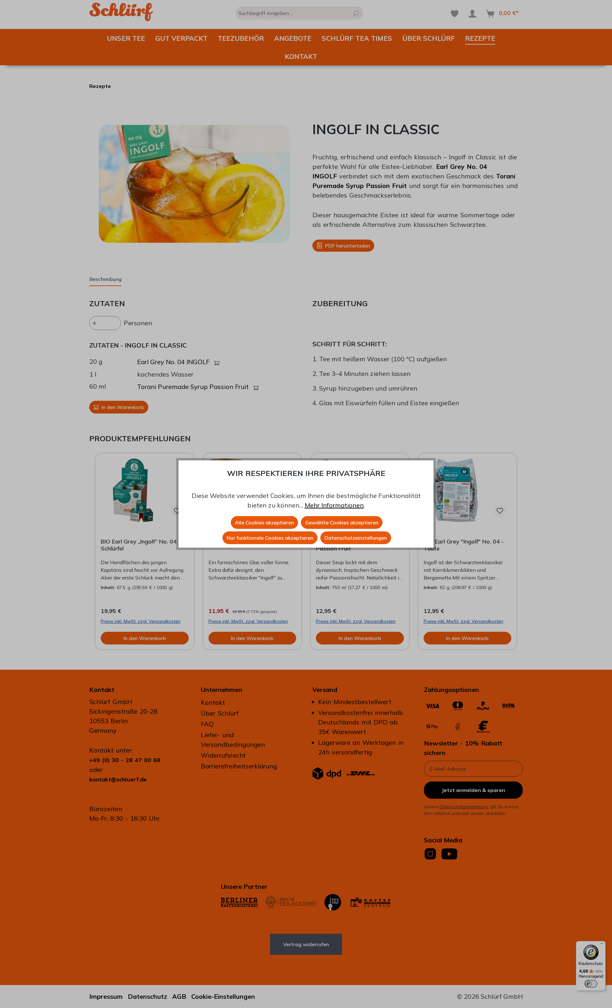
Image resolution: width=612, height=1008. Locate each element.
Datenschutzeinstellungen (355, 538)
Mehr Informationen (334, 505)
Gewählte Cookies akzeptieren (341, 522)
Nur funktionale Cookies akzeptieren (270, 538)
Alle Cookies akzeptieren (264, 522)
